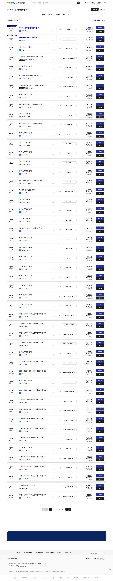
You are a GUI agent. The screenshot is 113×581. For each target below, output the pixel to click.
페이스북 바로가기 (101, 559)
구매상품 (102, 9)
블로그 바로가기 (98, 559)
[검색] (78, 3)
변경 (27, 9)
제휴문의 (59, 552)
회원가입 (92, 3)
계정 (64, 15)
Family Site (94, 553)
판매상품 (95, 9)
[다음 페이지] (66, 509)
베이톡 (100, 31)
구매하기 (100, 27)
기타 (69, 15)
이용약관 (18, 552)
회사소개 (10, 552)
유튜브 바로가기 (103, 559)
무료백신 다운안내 (69, 552)
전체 (43, 15)
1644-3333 (91, 559)
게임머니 (50, 15)
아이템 (58, 15)
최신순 (103, 20)
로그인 (87, 3)
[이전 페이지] (46, 509)
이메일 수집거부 (50, 552)
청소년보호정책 (39, 552)
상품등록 (99, 3)
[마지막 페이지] (69, 509)
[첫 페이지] (43, 509)
